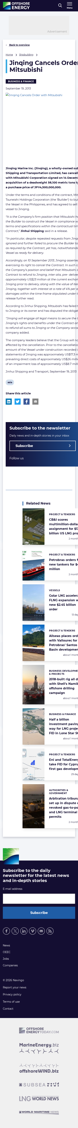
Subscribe (24, 446)
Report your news (14, 987)
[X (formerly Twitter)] (15, 931)
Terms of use (11, 1001)
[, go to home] (16, 5)
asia (10, 383)
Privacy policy (12, 994)
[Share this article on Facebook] (26, 402)
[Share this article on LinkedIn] (9, 402)
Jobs (6, 958)
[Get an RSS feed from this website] (50, 931)
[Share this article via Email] (35, 402)
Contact (8, 1008)
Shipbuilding (26, 54)
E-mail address (12, 889)
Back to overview (19, 45)
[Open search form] (60, 5)
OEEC (6, 952)
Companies (10, 965)
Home (9, 54)
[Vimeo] (32, 931)
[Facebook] (6, 931)
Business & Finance (21, 81)
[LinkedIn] (23, 931)
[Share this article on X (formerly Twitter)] (18, 402)
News (6, 945)
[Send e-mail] (41, 931)
